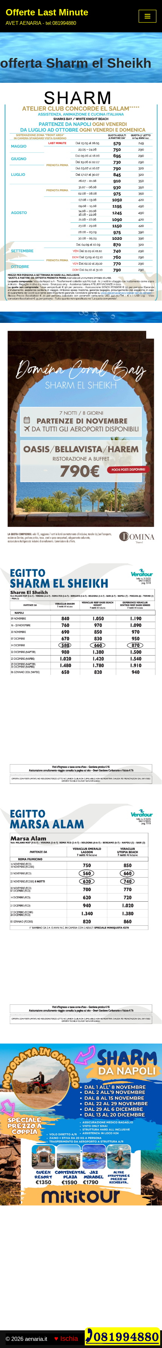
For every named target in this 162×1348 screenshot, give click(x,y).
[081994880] (122, 1343)
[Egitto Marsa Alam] (81, 917)
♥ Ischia (66, 1338)
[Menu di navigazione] (147, 16)
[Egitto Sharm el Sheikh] (81, 197)
